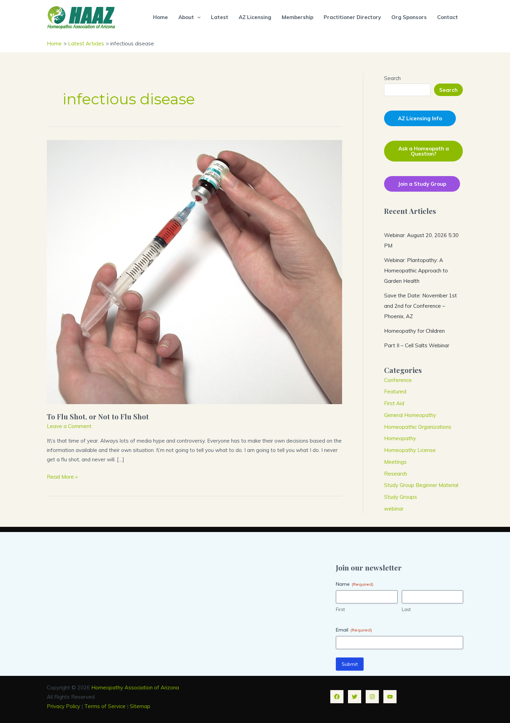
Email (354, 630)
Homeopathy (400, 438)
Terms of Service (105, 706)
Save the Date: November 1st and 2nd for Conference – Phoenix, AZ (420, 306)
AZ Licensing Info (420, 118)
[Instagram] (372, 696)
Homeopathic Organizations (417, 427)
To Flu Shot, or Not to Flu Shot (98, 416)
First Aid (394, 403)
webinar (393, 508)
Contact (447, 17)
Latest (219, 17)
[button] (197, 17)
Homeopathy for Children (414, 331)
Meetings (395, 462)
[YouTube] (390, 696)
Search (392, 78)
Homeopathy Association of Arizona (135, 687)
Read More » (62, 477)
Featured (395, 391)
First (340, 609)
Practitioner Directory (352, 17)
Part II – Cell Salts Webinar (416, 345)
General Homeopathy (410, 415)
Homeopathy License (410, 450)
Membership (297, 17)
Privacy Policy (63, 706)
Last (406, 609)
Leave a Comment (69, 426)
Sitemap (140, 706)
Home (160, 17)
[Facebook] (336, 696)
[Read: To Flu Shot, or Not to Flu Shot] (194, 271)
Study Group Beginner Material (421, 485)
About (186, 17)
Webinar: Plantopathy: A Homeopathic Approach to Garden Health (416, 270)
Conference (398, 380)
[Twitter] (354, 696)
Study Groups (400, 497)
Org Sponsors (409, 17)
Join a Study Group (422, 184)
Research (395, 473)
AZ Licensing (255, 17)
